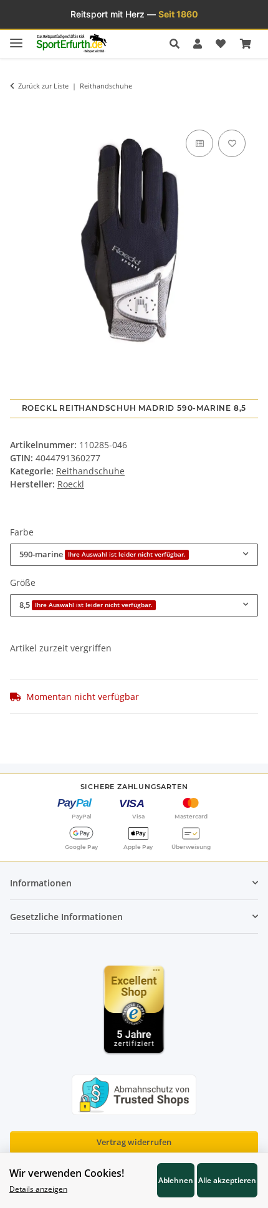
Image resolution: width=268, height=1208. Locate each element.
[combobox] (134, 555)
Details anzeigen (38, 1189)
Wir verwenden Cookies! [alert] (66, 1173)
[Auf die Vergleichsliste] (199, 143)
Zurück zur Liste (43, 85)
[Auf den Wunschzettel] (232, 143)
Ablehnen (175, 1180)
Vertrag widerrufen (134, 1142)
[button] (178, 43)
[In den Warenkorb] (19, 108)
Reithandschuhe (90, 471)
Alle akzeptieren (227, 1180)
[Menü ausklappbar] (16, 38)
